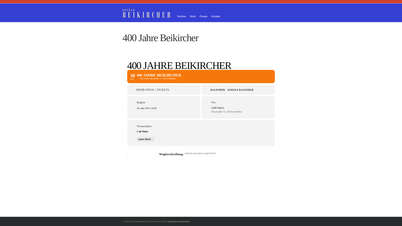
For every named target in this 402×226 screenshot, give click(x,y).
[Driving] (226, 154)
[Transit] (232, 154)
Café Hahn (142, 131)
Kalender (217, 90)
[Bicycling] (245, 154)
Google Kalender (240, 90)
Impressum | (173, 222)
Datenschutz (184, 222)
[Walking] (239, 154)
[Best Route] (220, 154)
